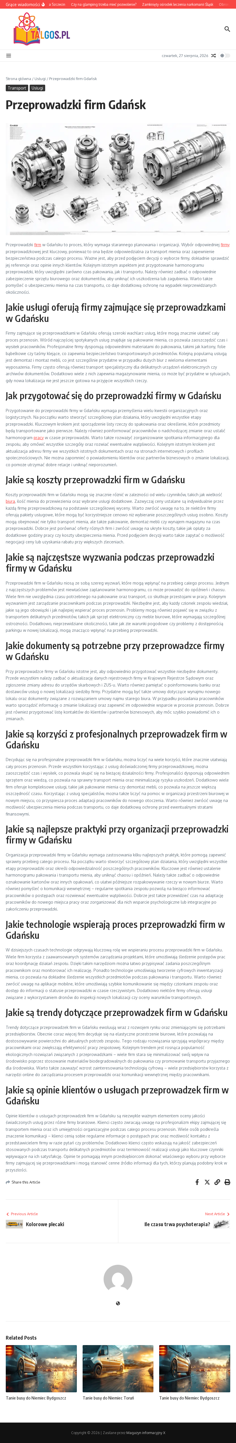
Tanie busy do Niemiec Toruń (108, 1397)
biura (10, 501)
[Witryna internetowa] (118, 1303)
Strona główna (18, 78)
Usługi (40, 78)
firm (37, 244)
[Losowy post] (213, 55)
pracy (39, 437)
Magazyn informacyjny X (145, 1433)
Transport (17, 88)
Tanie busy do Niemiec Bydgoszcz (36, 1397)
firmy (225, 244)
